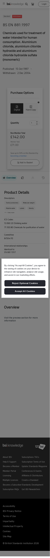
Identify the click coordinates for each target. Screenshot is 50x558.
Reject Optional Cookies (25, 283)
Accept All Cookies (25, 291)
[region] (25, 278)
